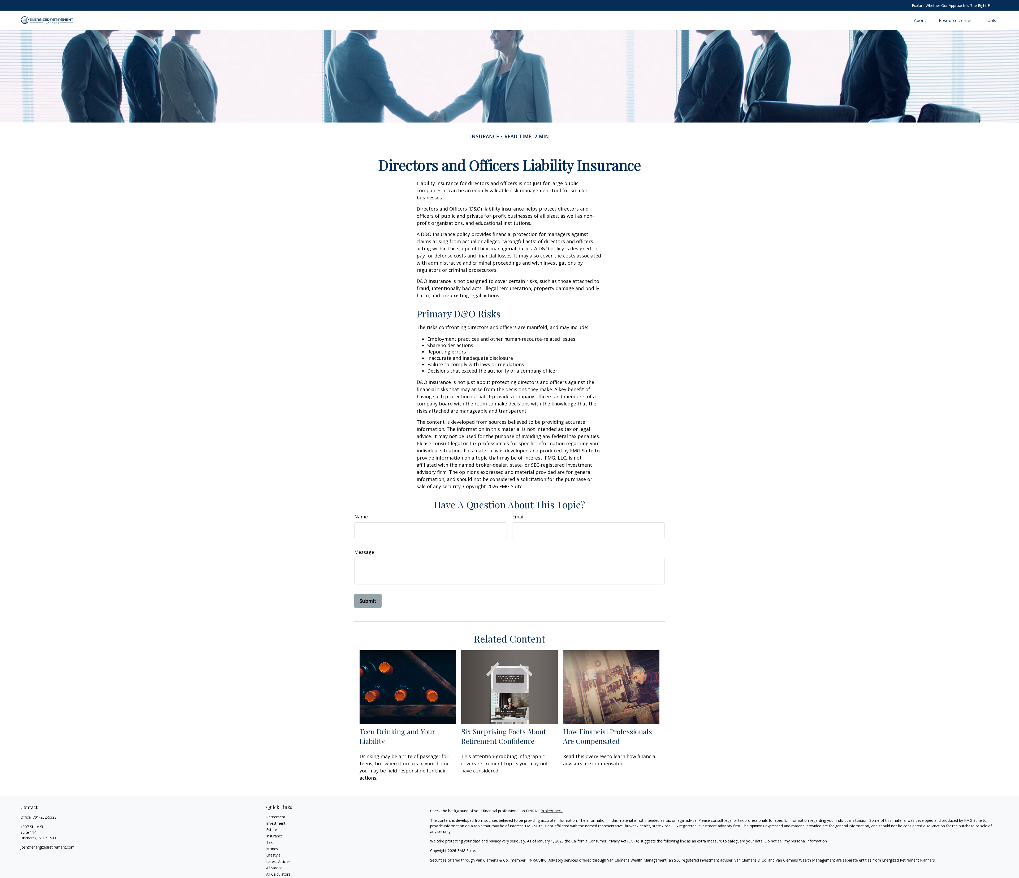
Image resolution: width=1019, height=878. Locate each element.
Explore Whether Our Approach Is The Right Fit (952, 5)
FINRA (531, 860)
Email (518, 516)
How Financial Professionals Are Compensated (607, 736)
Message (364, 552)
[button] (920, 20)
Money (272, 848)
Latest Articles (278, 861)
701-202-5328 (45, 817)
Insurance (274, 835)
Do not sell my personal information (796, 841)
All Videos (274, 867)
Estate (271, 829)
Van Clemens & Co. (492, 860)
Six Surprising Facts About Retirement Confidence (503, 736)
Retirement (275, 816)
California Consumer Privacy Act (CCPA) (605, 841)
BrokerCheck (552, 810)
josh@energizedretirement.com (47, 847)
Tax (269, 842)
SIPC (543, 860)
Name (361, 516)
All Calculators (278, 874)
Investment (276, 823)
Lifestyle (273, 855)
